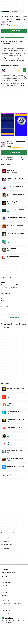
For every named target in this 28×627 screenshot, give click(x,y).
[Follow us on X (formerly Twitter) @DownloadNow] (6, 614)
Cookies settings (5, 605)
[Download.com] (5, 11)
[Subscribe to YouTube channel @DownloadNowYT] (9, 614)
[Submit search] (10, 11)
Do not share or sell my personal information (12, 603)
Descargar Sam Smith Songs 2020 (10, 327)
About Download (5, 580)
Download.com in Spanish (8, 587)
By (9, 24)
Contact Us (4, 585)
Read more (14, 45)
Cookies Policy (5, 600)
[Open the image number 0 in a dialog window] (7, 124)
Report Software (15, 317)
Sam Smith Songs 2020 (16, 20)
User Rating (9, 26)
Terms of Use (5, 598)
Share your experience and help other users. (12, 37)
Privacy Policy (5, 595)
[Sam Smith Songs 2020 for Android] (3, 23)
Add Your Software (6, 582)
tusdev (4, 535)
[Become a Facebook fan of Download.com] (3, 614)
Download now (15, 31)
